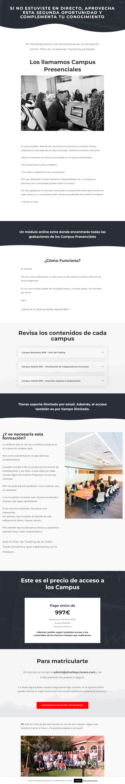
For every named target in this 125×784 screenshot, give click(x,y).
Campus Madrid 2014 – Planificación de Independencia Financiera (55, 367)
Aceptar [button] (78, 780)
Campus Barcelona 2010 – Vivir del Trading (43, 352)
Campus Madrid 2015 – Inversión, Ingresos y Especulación (51, 381)
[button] (62, 352)
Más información (90, 780)
